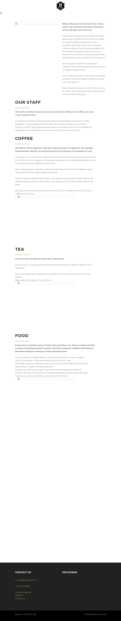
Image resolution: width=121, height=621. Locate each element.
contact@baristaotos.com (26, 580)
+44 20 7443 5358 (22, 586)
